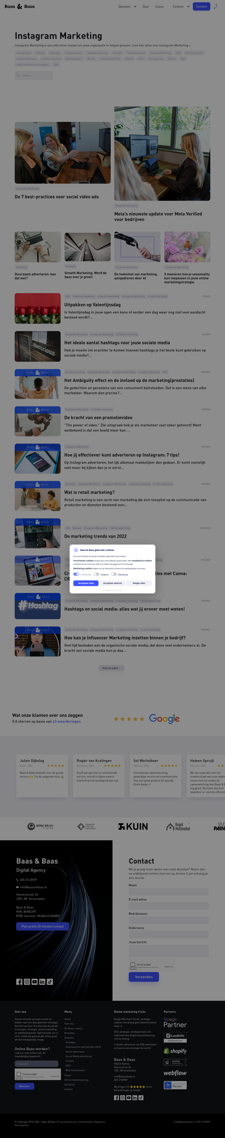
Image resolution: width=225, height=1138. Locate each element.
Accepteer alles (86, 583)
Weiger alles (139, 583)
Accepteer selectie (112, 583)
